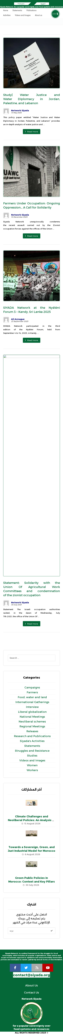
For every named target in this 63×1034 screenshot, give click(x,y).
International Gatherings (32, 702)
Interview (32, 707)
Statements (32, 746)
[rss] (37, 968)
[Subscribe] (51, 931)
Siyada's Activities (32, 741)
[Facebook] (15, 968)
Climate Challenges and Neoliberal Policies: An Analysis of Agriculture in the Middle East (31, 820)
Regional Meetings (32, 726)
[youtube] (47, 968)
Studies (32, 755)
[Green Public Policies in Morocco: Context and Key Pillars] (31, 867)
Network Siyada (20, 110)
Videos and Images (32, 760)
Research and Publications (32, 736)
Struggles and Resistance (32, 750)
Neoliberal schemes (32, 721)
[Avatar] (6, 111)
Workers (32, 770)
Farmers (32, 692)
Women (32, 765)
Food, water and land (32, 697)
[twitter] (26, 968)
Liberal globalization (32, 711)
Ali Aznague (18, 319)
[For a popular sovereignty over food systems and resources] (55, 13)
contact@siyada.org (31, 975)
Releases (32, 731)
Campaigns (32, 687)
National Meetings (32, 716)
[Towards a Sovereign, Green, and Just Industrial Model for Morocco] (31, 836)
